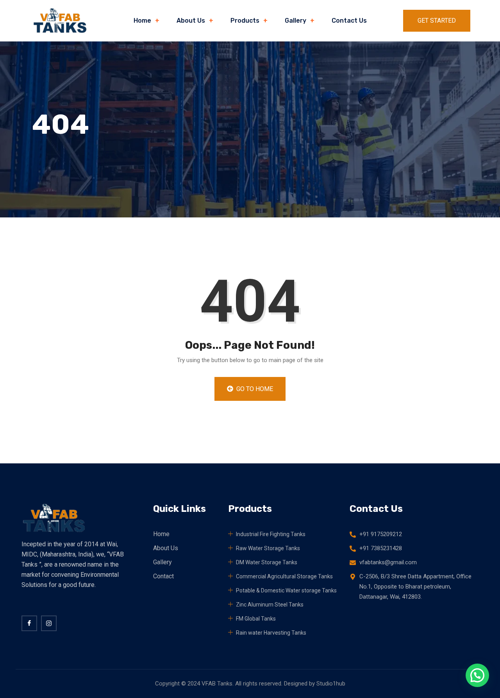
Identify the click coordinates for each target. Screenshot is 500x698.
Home (142, 20)
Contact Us (349, 20)
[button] (477, 675)
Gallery (295, 20)
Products (244, 20)
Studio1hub (330, 683)
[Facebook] (29, 623)
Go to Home (254, 389)
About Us (191, 20)
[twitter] (49, 623)
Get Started (437, 20)
